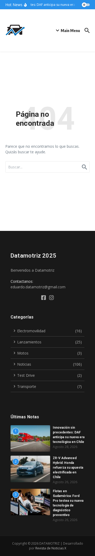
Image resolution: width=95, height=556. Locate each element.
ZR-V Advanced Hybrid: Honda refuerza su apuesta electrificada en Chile (68, 467)
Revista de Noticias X (50, 548)
